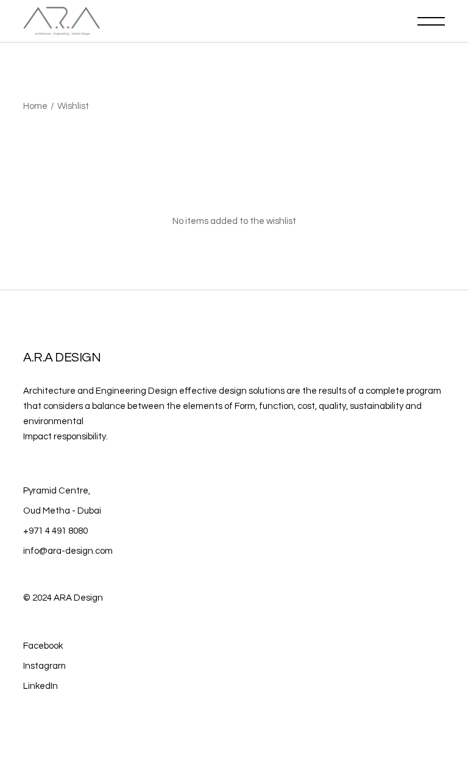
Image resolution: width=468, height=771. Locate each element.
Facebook (43, 646)
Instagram (44, 666)
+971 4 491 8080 (55, 531)
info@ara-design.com (68, 551)
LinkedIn (40, 686)
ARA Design (78, 597)
